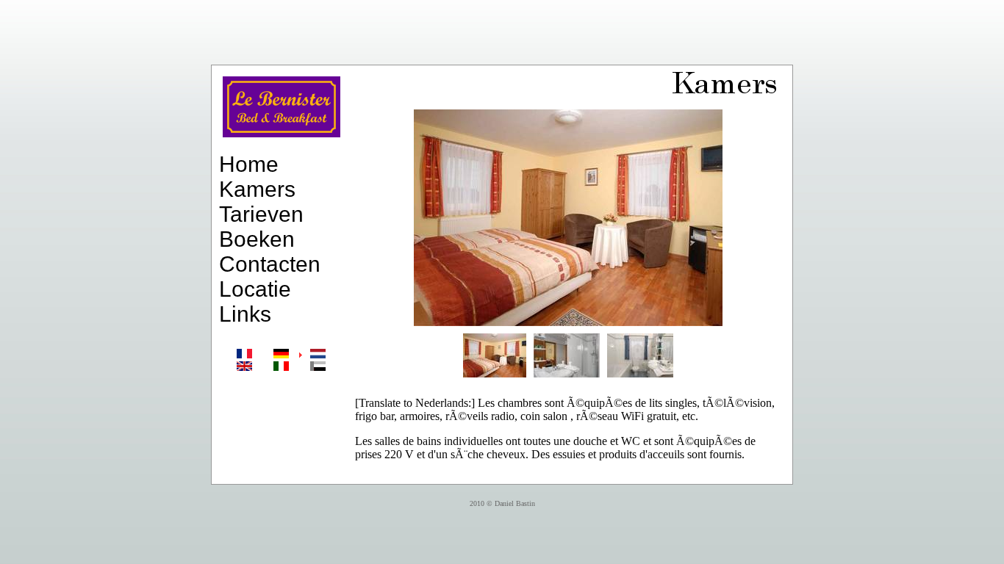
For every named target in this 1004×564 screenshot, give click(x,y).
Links (245, 314)
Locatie (255, 289)
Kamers (257, 189)
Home (249, 164)
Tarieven (261, 214)
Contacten (269, 264)
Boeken (257, 239)
